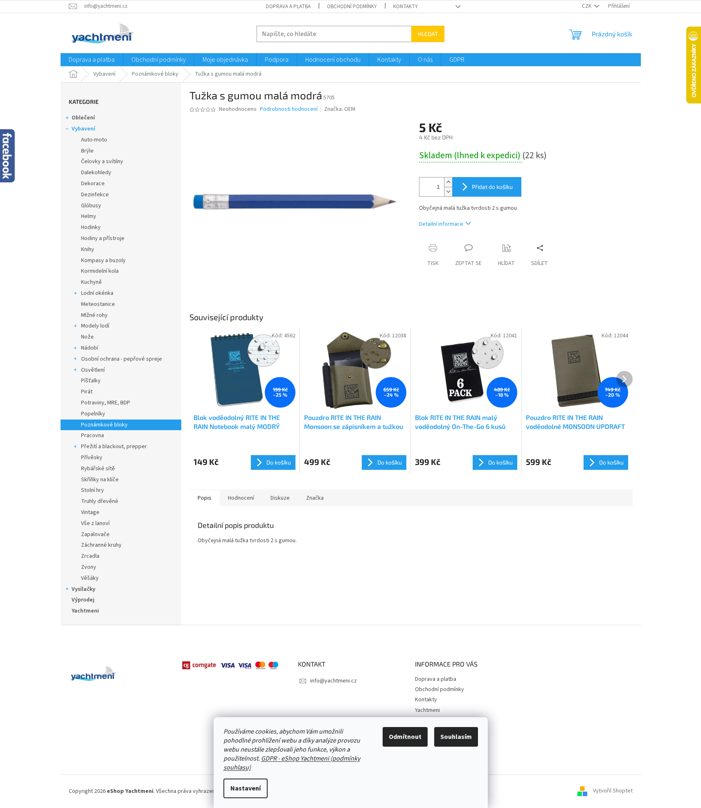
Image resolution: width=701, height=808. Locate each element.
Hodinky (91, 227)
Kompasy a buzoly (103, 260)
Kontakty (405, 6)
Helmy (88, 216)
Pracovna (92, 435)
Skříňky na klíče (100, 480)
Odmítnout (405, 736)
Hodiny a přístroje (102, 238)
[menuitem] (92, 60)
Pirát (86, 392)
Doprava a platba (288, 6)
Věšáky (90, 578)
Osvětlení (93, 370)
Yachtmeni (85, 611)
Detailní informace (441, 224)
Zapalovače (95, 534)
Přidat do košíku (492, 186)
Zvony (88, 567)
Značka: (339, 109)
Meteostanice (98, 304)
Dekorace (93, 184)
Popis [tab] (205, 498)
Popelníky (93, 414)
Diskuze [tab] (280, 498)
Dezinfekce (95, 195)
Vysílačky (83, 589)
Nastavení (245, 788)
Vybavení (83, 129)
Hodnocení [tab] (241, 498)
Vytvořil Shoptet (613, 791)
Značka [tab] (315, 498)
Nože (87, 337)
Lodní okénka (97, 293)
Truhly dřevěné (99, 501)
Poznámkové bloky (104, 425)
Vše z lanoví (95, 523)
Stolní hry (92, 490)
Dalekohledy (96, 172)
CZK (587, 6)
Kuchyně (91, 282)
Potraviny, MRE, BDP (105, 403)
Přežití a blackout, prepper (114, 446)
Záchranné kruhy (101, 545)
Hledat (428, 33)
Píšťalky (91, 381)
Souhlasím (456, 736)
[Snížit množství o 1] (448, 191)
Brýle (87, 151)
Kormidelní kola (100, 271)
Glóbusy (91, 206)
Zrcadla (90, 556)
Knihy (87, 249)
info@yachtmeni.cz (333, 681)
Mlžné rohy (94, 315)
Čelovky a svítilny (102, 161)
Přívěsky (91, 457)
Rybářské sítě (98, 469)
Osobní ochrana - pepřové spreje (121, 359)
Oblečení (83, 118)
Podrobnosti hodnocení (289, 109)
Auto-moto (94, 140)
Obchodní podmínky (352, 6)
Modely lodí (95, 326)
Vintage (90, 512)
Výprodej (83, 600)
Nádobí (89, 348)
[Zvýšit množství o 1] (448, 182)
